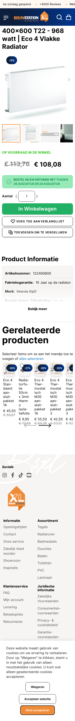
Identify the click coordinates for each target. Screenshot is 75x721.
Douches (44, 549)
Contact (9, 534)
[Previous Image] (6, 79)
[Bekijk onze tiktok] (20, 475)
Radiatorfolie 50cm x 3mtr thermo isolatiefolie (24, 396)
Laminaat (45, 577)
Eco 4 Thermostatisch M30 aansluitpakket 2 (55, 396)
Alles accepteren (37, 710)
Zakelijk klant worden (13, 551)
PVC (41, 570)
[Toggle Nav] (6, 17)
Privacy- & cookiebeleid (48, 622)
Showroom (11, 560)
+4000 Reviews (48, 4)
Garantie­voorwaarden (48, 634)
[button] (11, 133)
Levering (10, 607)
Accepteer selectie (37, 699)
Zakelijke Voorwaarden (48, 598)
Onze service (13, 541)
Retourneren (12, 621)
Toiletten (44, 563)
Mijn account (13, 600)
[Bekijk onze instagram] (4, 475)
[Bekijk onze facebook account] (12, 475)
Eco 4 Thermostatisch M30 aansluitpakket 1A (39, 396)
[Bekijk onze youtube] (28, 475)
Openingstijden (15, 527)
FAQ (6, 593)
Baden (42, 556)
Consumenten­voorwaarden (49, 610)
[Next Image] (69, 79)
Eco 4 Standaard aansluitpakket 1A (8, 392)
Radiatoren (46, 534)
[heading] (37, 259)
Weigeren (37, 687)
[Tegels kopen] (31, 17)
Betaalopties (13, 614)
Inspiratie (10, 568)
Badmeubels (47, 541)
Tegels (43, 527)
